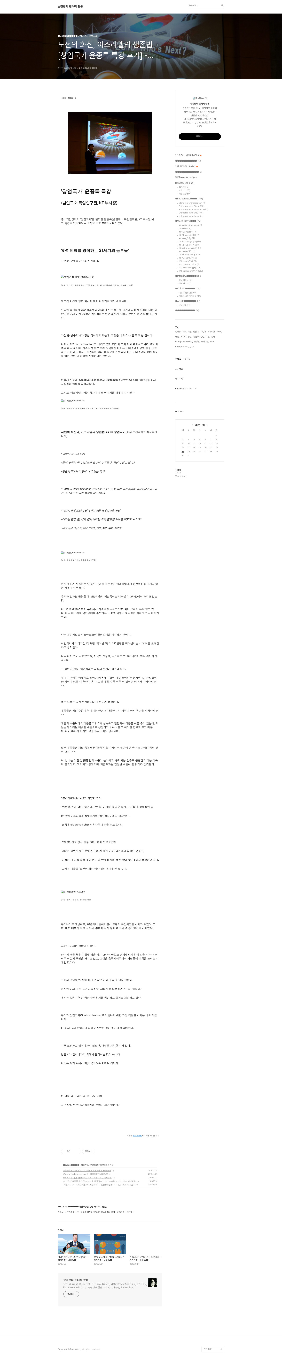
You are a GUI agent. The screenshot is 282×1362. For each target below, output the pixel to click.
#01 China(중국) (188, 232)
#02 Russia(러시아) (189, 235)
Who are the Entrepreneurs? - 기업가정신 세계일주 (85, 1174)
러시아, (184, 336)
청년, (190, 336)
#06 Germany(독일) (190, 248)
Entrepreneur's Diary (191, 206)
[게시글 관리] (77, 1151)
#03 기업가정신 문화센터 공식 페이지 (213, 1331)
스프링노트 (137, 1135)
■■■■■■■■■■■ (188, 160)
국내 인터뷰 (185, 280)
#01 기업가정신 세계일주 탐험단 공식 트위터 (213, 1310)
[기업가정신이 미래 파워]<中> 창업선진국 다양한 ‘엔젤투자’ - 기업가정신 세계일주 (99, 1185)
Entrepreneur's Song (191, 216)
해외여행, (205, 341)
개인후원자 (184, 193)
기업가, (203, 331)
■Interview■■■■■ (188, 276)
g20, (192, 346)
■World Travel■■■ (188, 221)
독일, (190, 331)
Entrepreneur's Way (191, 213)
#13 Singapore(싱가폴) (191, 271)
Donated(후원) (184, 183)
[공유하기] (73, 1151)
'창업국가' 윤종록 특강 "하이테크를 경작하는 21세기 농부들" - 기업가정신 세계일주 (99, 1181)
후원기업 (184, 190)
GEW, (219, 331)
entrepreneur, (182, 346)
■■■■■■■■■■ (187, 310)
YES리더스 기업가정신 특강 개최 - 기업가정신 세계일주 (87, 1177)
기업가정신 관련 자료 (89, 1165)
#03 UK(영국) (187, 238)
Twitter (193, 388)
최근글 (178, 358)
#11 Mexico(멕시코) (189, 264)
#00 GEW (185, 228)
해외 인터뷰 (185, 283)
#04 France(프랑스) (190, 241)
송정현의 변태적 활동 (70, 6)
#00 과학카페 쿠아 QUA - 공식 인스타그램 (213, 1299)
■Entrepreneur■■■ (189, 198)
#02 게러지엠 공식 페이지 (213, 1320)
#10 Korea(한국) (188, 261)
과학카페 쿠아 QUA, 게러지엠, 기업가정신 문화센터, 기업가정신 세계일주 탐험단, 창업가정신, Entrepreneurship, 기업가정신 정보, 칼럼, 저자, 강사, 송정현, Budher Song (105, 1286)
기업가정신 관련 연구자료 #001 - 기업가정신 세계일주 (87, 1170)
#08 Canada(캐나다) (189, 254)
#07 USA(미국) (187, 251)
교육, (184, 331)
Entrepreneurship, (184, 341)
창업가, (196, 336)
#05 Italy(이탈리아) (189, 245)
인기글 (187, 358)
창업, (202, 336)
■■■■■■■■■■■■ (188, 172)
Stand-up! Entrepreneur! (192, 203)
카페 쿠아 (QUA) (185, 166)
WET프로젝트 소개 (186, 177)
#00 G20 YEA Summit (191, 225)
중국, (213, 336)
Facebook (180, 388)
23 (183, 451)
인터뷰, (178, 331)
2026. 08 (200, 425)
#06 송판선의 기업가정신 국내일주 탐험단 (213, 1341)
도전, (208, 336)
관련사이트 (208, 1349)
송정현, (197, 341)
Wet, (212, 341)
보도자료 (184, 305)
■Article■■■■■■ (187, 301)
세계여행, (211, 331)
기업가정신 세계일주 (187, 155)
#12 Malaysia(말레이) (190, 267)
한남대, (196, 331)
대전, (177, 336)
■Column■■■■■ (71, 1165)
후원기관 (184, 187)
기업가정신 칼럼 (187, 293)
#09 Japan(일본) (188, 258)
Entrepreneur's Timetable (193, 209)
